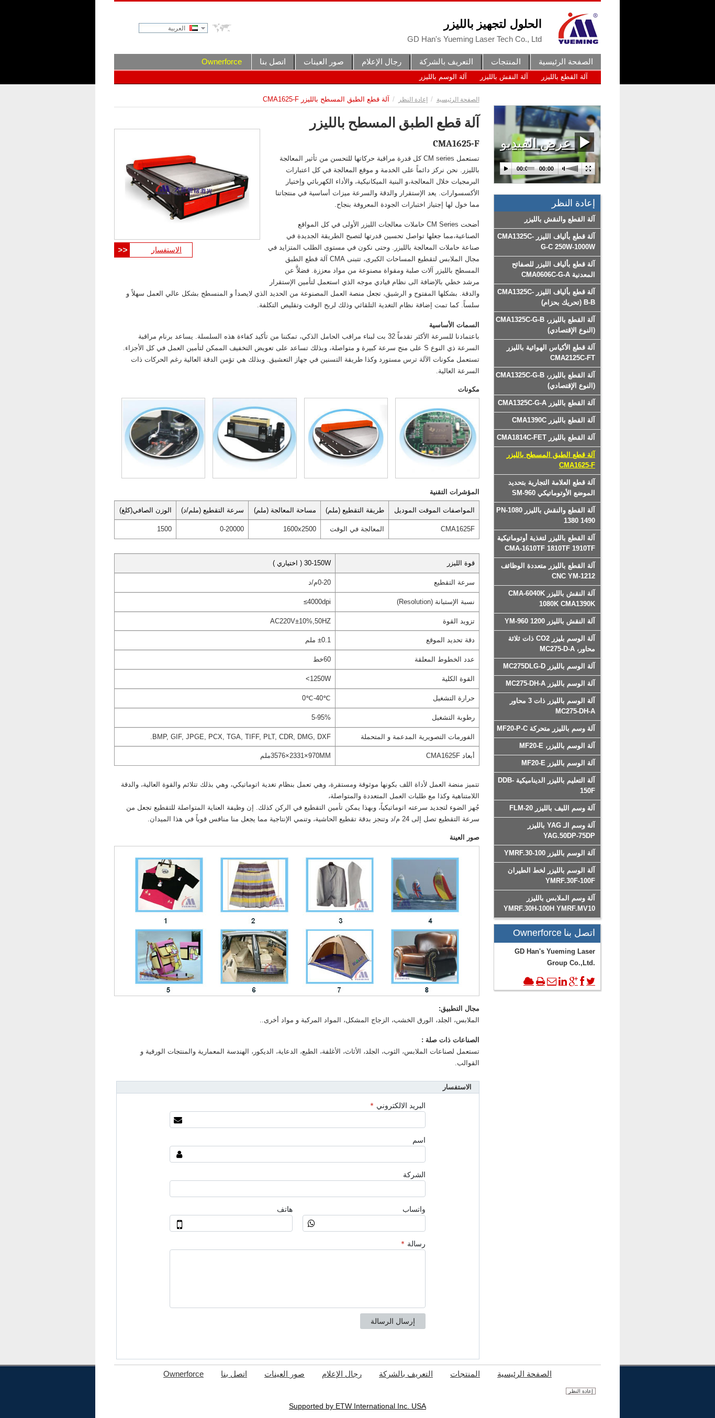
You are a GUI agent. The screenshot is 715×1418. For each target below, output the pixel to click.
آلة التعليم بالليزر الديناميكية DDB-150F (546, 785)
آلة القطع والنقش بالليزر (559, 219)
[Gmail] (551, 981)
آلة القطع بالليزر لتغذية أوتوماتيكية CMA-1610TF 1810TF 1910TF (546, 543)
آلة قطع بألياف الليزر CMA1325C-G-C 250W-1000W (546, 241)
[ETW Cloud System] (528, 981)
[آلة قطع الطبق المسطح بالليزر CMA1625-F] (187, 184)
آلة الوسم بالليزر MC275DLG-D (549, 666)
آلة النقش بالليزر (504, 77)
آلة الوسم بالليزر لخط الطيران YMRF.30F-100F (551, 875)
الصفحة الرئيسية (458, 99)
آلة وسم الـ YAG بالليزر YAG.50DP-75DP (561, 830)
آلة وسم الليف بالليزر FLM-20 (552, 808)
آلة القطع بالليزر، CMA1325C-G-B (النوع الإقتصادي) (545, 325)
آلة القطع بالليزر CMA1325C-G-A (546, 403)
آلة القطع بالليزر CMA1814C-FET (546, 437)
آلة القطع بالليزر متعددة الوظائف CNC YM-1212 (548, 571)
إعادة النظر (413, 99)
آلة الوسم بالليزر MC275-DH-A (550, 683)
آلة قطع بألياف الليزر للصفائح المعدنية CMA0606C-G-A (553, 269)
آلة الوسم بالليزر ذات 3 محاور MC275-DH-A (552, 706)
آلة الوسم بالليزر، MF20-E (557, 746)
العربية (177, 28)
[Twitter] (590, 981)
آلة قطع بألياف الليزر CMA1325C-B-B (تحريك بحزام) (546, 297)
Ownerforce (222, 62)
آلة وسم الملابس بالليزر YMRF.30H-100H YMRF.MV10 (549, 903)
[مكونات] (437, 438)
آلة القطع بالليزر (564, 77)
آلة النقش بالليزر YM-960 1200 (550, 621)
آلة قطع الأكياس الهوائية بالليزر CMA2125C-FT (551, 352)
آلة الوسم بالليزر (443, 77)
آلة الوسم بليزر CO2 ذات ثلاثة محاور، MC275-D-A (551, 643)
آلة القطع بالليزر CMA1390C (553, 420)
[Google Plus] (573, 981)
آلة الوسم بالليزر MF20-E (558, 763)
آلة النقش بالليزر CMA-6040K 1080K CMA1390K (551, 598)
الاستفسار (166, 249)
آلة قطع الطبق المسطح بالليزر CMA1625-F (551, 460)
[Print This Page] (540, 981)
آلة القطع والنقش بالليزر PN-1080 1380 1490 (545, 515)
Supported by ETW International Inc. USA (357, 1406)
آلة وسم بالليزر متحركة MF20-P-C (546, 728)
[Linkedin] (562, 981)
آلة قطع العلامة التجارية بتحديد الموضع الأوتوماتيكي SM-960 (551, 487)
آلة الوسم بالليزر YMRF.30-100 (549, 853)
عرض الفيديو (537, 143)
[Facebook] (582, 981)
